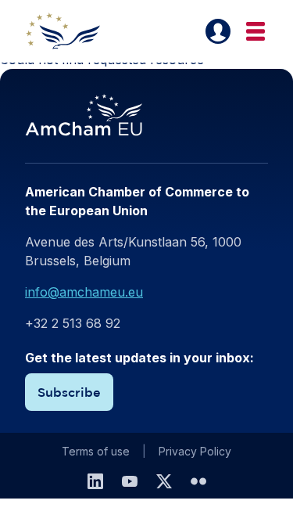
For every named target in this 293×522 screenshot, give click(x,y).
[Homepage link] (72, 31)
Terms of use (96, 451)
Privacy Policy (195, 451)
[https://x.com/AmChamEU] (164, 481)
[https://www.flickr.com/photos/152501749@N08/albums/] (198, 481)
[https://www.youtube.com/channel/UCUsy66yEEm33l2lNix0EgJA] (130, 481)
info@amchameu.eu (84, 292)
